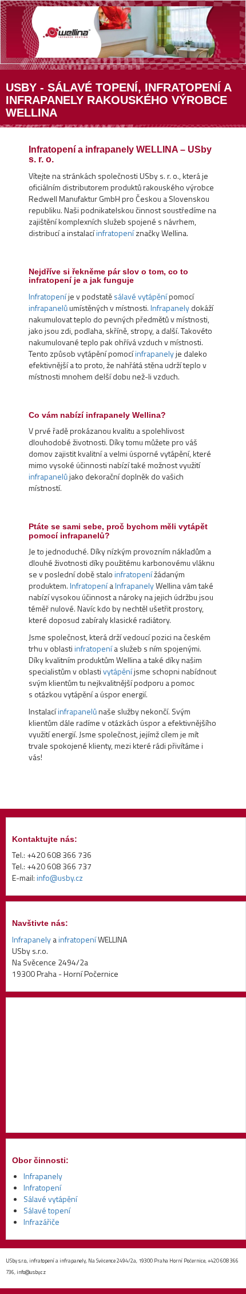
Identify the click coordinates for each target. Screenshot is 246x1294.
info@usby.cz (60, 878)
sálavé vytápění (140, 296)
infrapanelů (48, 308)
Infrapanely (169, 308)
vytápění (117, 671)
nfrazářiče (42, 1222)
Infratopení (47, 296)
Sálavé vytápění (50, 1199)
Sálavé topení (46, 1210)
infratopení (115, 233)
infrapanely (154, 354)
